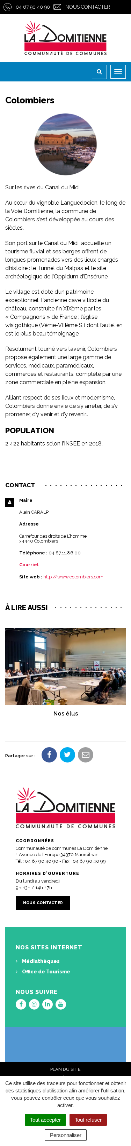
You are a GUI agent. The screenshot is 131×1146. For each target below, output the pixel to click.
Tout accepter (45, 1120)
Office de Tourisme (45, 971)
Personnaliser (65, 1135)
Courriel (28, 564)
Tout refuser (88, 1120)
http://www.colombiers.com (73, 576)
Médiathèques (40, 961)
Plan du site (65, 1069)
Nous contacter (87, 7)
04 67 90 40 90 (33, 7)
